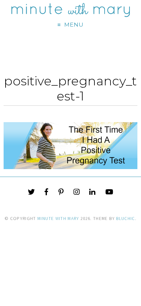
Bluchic (125, 218)
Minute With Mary (58, 218)
